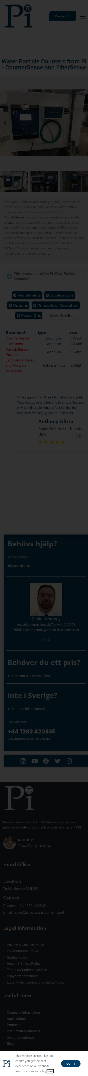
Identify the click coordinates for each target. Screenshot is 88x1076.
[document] (44, 538)
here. (50, 1071)
